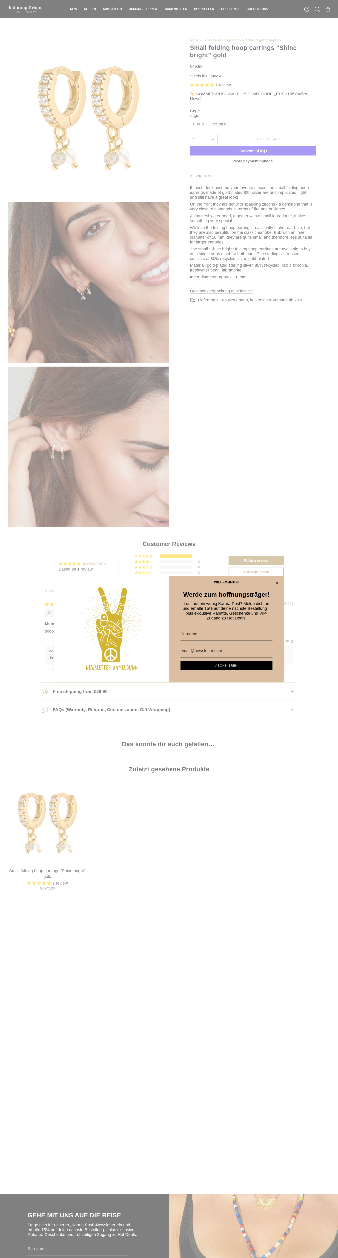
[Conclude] (277, 583)
